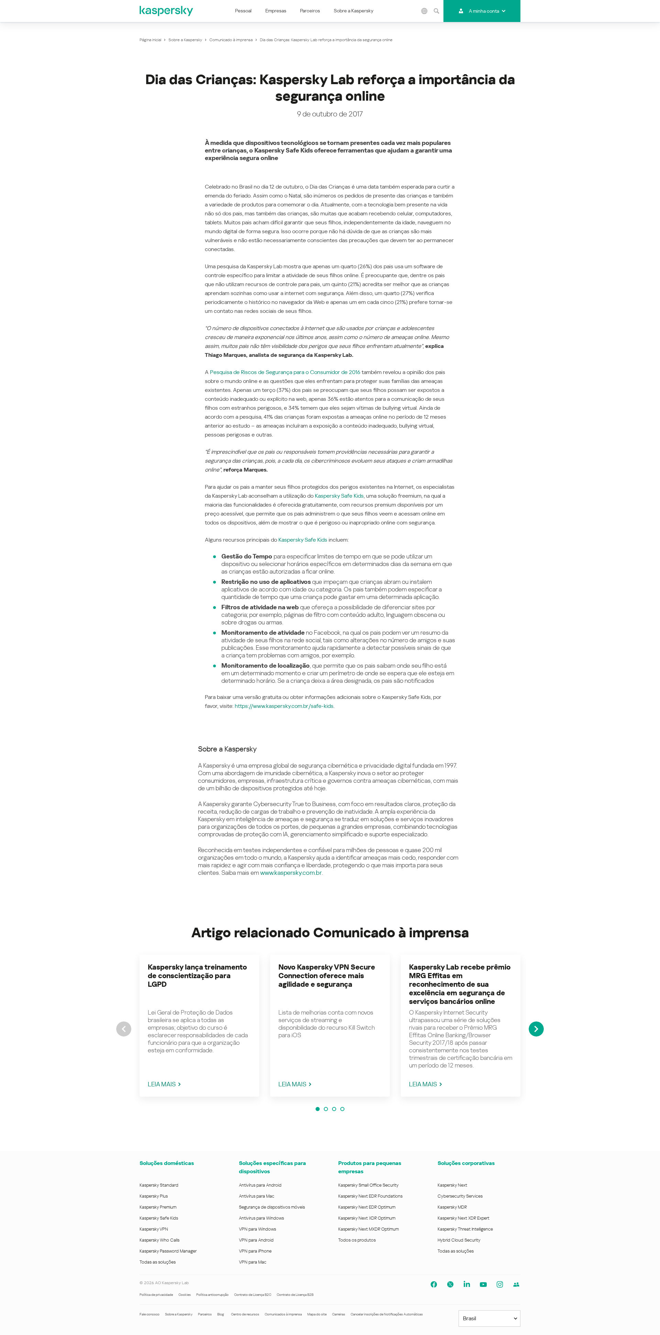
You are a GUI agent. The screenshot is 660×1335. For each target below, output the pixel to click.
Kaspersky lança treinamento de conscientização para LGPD (197, 975)
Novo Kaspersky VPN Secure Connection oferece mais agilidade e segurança (326, 975)
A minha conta (484, 11)
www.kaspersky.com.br (291, 872)
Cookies (184, 1295)
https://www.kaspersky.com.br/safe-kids (284, 706)
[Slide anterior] (123, 1029)
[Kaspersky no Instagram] (500, 1284)
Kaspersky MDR (452, 1207)
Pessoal (243, 10)
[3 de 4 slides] (334, 1109)
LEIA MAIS (162, 1084)
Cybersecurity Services (460, 1196)
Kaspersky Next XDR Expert (464, 1218)
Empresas (275, 10)
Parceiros (310, 10)
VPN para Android (256, 1240)
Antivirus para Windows (261, 1218)
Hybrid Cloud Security (459, 1240)
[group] (199, 1026)
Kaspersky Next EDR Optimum (366, 1207)
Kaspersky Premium (158, 1207)
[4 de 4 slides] (342, 1109)
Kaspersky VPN (154, 1229)
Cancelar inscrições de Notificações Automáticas (387, 1314)
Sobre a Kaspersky (353, 10)
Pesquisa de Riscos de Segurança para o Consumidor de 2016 (285, 372)
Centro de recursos (245, 1314)
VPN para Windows (257, 1229)
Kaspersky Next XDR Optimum (366, 1218)
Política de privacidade (156, 1295)
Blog (220, 1314)
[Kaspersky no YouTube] (483, 1284)
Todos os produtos (357, 1240)
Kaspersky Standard (159, 1185)
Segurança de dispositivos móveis (272, 1207)
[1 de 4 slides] (318, 1109)
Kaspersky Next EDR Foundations (370, 1196)
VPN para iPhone (255, 1251)
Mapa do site (317, 1314)
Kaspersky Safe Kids (339, 496)
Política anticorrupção (212, 1295)
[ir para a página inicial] (167, 11)
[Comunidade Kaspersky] (516, 1284)
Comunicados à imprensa (283, 1314)
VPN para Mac (252, 1262)
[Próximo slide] (536, 1029)
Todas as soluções (158, 1262)
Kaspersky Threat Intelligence (465, 1229)
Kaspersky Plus (154, 1196)
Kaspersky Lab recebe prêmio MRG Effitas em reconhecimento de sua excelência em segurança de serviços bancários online (459, 984)
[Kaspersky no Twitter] (450, 1284)
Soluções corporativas (466, 1163)
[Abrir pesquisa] (436, 11)
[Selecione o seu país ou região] (424, 11)
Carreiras (338, 1314)
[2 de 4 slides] (326, 1109)
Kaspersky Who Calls (159, 1240)
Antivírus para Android (260, 1185)
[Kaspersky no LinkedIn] (467, 1284)
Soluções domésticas (167, 1163)
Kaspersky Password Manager (168, 1251)
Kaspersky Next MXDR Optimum (368, 1229)
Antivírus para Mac (256, 1196)
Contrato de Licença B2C (252, 1295)
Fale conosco (150, 1314)
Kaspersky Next (452, 1185)
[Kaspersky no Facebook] (434, 1284)
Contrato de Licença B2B (295, 1295)
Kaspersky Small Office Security (368, 1185)
